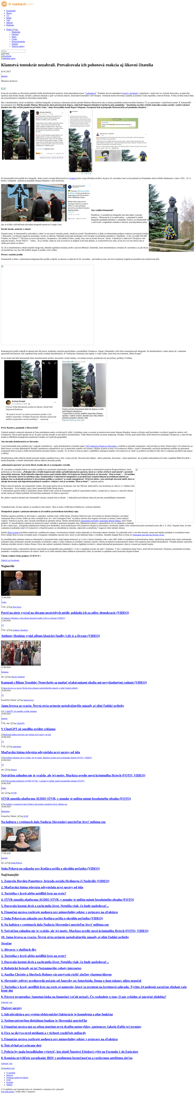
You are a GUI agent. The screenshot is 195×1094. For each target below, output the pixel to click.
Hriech (14, 770)
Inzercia (9, 1075)
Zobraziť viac (6, 1002)
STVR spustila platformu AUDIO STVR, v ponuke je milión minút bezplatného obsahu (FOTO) (66, 798)
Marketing (16, 32)
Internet (9, 23)
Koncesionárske (18, 41)
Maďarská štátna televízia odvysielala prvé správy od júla (40, 752)
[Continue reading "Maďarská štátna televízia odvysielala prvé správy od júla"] (26, 734)
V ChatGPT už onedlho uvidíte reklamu (28, 729)
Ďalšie (9, 29)
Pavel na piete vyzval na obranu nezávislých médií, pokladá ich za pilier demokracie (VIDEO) (65, 612)
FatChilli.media (7, 1092)
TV (7, 15)
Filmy (14, 37)
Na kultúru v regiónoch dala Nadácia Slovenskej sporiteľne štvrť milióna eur (53, 822)
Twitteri (72, 178)
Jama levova (28, 700)
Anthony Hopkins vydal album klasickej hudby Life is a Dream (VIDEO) (50, 636)
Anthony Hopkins (20, 630)
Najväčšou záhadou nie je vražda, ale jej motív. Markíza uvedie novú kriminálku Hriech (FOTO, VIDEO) (73, 775)
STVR (14, 793)
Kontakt (9, 1082)
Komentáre (11, 11)
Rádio (8, 18)
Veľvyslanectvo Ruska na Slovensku (101, 446)
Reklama (10, 25)
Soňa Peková (16, 863)
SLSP (25, 816)
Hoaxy (9, 13)
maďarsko (17, 746)
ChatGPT (20, 723)
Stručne (15, 44)
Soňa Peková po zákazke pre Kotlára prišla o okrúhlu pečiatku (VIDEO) (50, 868)
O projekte (10, 1073)
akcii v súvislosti (130, 93)
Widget (9, 1085)
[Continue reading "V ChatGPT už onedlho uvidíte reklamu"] (19, 711)
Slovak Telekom (18, 677)
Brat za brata (13, 532)
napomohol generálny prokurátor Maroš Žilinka (100, 521)
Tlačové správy (18, 46)
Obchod (15, 34)
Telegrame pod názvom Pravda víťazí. (148, 535)
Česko (14, 39)
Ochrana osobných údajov (17, 1077)
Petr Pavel (17, 607)
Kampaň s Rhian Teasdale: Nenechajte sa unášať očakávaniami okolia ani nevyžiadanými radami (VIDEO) (74, 682)
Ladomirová (91, 93)
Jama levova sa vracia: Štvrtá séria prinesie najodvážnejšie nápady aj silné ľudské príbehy (62, 705)
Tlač (8, 20)
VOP (8, 1080)
